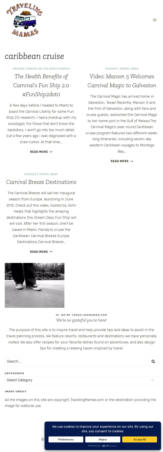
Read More (41, 152)
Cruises (19, 68)
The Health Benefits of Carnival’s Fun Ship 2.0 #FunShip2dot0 (41, 85)
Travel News (129, 68)
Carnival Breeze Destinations (41, 181)
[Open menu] (154, 20)
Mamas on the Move (42, 68)
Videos (64, 68)
